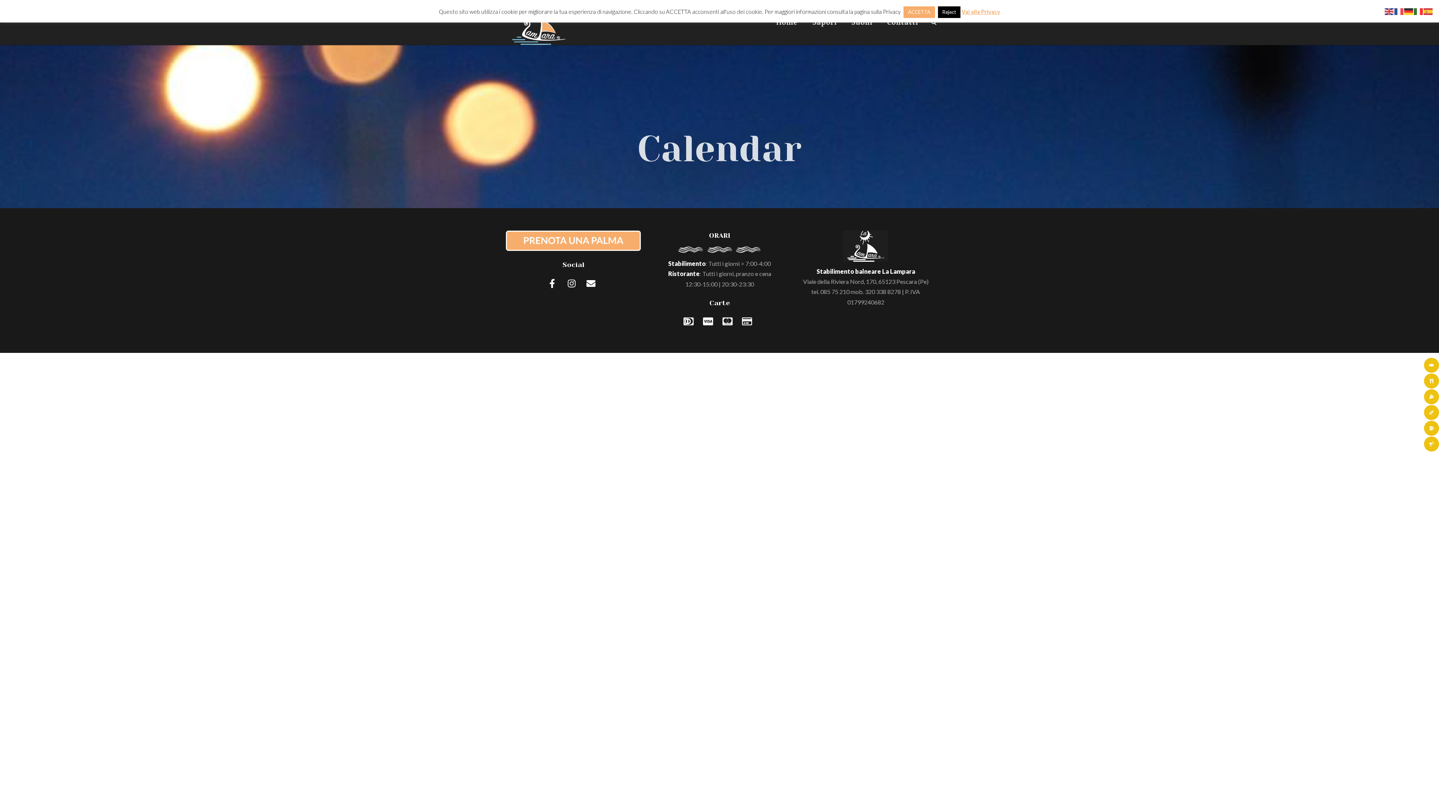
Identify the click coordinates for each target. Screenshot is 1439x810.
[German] (1409, 10)
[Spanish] (1428, 10)
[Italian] (1419, 10)
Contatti (902, 22)
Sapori (824, 22)
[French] (1399, 10)
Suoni (861, 22)
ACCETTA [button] (919, 12)
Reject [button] (949, 12)
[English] (1389, 10)
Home (786, 22)
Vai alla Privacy (981, 11)
